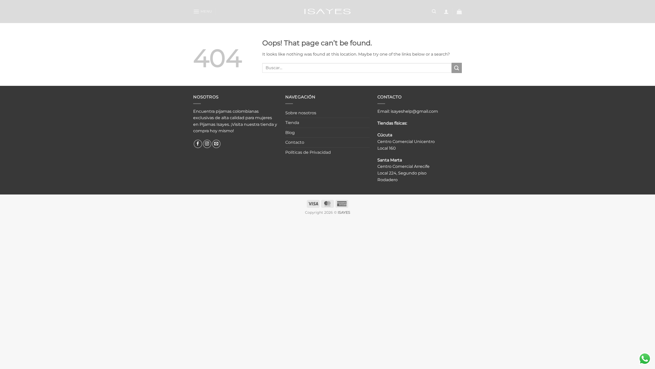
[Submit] (457, 68)
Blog (290, 132)
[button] (202, 11)
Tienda (292, 122)
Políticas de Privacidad (308, 152)
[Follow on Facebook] (198, 144)
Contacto (294, 142)
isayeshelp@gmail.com (414, 111)
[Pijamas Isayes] (327, 11)
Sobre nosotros (300, 112)
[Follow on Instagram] (207, 144)
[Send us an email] (216, 144)
